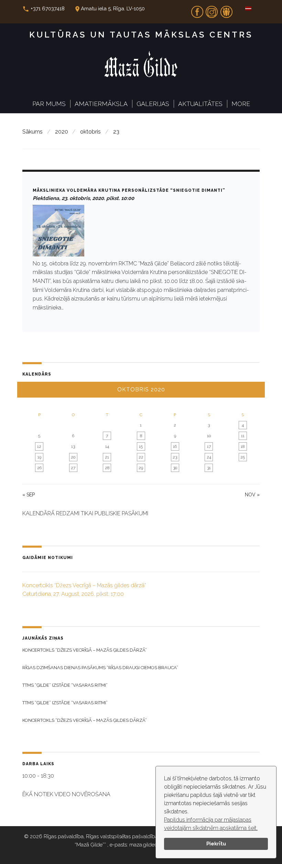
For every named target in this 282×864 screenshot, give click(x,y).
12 (39, 446)
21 (107, 457)
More (240, 103)
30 (175, 467)
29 (141, 467)
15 (141, 446)
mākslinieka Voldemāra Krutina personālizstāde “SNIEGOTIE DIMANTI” (129, 190)
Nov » (252, 494)
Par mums (49, 103)
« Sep (28, 494)
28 (107, 467)
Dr (226, 10)
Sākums (32, 131)
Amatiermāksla (101, 103)
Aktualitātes (200, 103)
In (212, 10)
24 (209, 457)
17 (209, 446)
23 (175, 457)
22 (141, 457)
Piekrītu (216, 843)
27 (73, 467)
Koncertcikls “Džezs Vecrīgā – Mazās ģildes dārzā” (84, 650)
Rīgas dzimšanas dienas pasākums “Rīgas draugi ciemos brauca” (100, 667)
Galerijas (153, 103)
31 (209, 467)
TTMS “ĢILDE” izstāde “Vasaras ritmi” (65, 685)
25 (242, 457)
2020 (61, 131)
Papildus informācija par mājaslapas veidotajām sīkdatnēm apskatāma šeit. (211, 823)
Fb (197, 10)
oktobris (90, 131)
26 (39, 467)
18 (243, 446)
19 (39, 457)
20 (73, 457)
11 (243, 435)
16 (175, 446)
